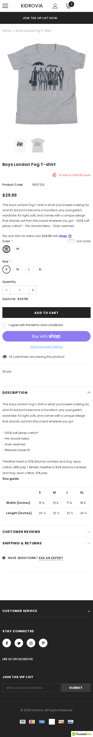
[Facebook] (6, 643)
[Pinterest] (43, 643)
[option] (46, 84)
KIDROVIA (32, 5)
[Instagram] (31, 643)
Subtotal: (9, 299)
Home (6, 31)
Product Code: (12, 185)
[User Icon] (55, 6)
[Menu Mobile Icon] (5, 6)
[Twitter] (19, 643)
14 (10, 357)
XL (40, 269)
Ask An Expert (51, 558)
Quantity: (9, 282)
